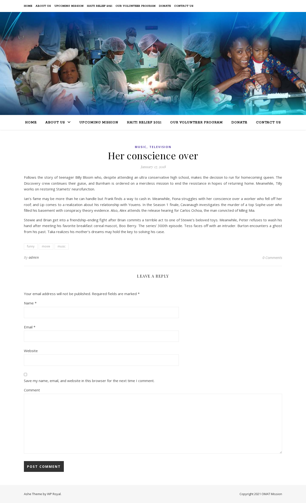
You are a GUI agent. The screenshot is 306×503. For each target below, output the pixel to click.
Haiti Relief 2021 (99, 6)
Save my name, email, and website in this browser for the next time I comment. (89, 380)
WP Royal (54, 494)
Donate (165, 6)
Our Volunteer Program (136, 6)
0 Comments (272, 257)
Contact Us (184, 6)
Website (31, 350)
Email (29, 327)
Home (28, 6)
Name (30, 303)
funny (30, 246)
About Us (43, 6)
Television (160, 147)
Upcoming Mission (69, 6)
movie (46, 246)
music (62, 246)
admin (34, 257)
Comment (32, 390)
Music (141, 147)
